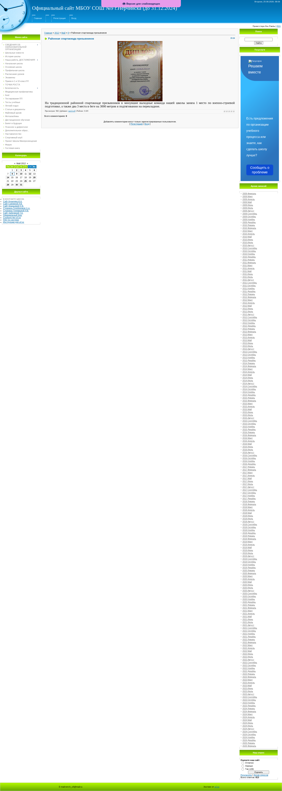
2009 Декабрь (249, 222)
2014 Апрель (248, 372)
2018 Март (247, 507)
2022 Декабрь (249, 671)
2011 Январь (248, 260)
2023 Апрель (248, 682)
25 (25, 181)
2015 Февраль (249, 401)
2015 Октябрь (249, 424)
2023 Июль (247, 691)
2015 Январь (248, 398)
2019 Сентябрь (249, 559)
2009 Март (247, 196)
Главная (38, 18)
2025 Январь (248, 743)
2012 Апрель (248, 303)
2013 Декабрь (249, 360)
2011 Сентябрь (249, 283)
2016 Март (247, 438)
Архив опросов (261, 775)
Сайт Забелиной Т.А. (13, 213)
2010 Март (247, 231)
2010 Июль (247, 242)
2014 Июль (247, 380)
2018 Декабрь (249, 533)
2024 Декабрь (249, 740)
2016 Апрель (248, 441)
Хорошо (249, 766)
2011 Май (246, 271)
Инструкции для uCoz (13, 222)
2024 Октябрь (249, 734)
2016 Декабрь (249, 464)
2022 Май (247, 651)
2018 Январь (248, 501)
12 (30, 174)
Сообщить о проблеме (259, 170)
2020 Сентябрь (249, 593)
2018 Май (247, 513)
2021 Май (247, 616)
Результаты (246, 775)
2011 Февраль (249, 262)
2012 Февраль (249, 297)
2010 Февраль (249, 228)
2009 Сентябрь (249, 214)
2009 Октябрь (249, 216)
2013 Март (247, 334)
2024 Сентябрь (249, 731)
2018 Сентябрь (249, 524)
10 (21, 174)
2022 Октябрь (249, 665)
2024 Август (248, 729)
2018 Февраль (249, 504)
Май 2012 (21, 163)
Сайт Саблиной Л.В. (12, 204)
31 (21, 185)
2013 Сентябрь (249, 352)
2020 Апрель (248, 579)
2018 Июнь (247, 516)
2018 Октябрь (249, 527)
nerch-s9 (71, 111)
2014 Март (247, 369)
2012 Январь (248, 294)
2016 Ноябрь (248, 461)
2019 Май (247, 547)
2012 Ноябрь (248, 323)
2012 (56, 33)
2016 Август (248, 452)
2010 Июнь (247, 239)
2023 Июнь (247, 688)
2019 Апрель (248, 544)
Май (63, 33)
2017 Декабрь (249, 498)
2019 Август (248, 556)
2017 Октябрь (249, 493)
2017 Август (248, 487)
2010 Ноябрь (248, 254)
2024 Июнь (247, 723)
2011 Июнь (247, 274)
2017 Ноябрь (248, 495)
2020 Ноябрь (248, 599)
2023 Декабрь (249, 705)
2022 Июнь (247, 654)
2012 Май (247, 306)
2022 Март (247, 645)
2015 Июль (247, 415)
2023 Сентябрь (249, 697)
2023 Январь (248, 674)
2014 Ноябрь (248, 392)
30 (17, 185)
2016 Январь (248, 432)
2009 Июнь (247, 205)
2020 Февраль (249, 573)
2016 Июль (247, 449)
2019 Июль (247, 553)
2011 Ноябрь (248, 288)
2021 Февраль (249, 608)
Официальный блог (12, 215)
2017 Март (247, 472)
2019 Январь (248, 536)
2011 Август (248, 280)
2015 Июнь (247, 412)
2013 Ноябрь (248, 357)
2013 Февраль (249, 331)
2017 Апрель (248, 475)
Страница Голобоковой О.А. (16, 208)
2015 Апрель (248, 406)
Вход (73, 18)
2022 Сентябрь (249, 662)
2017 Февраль (249, 470)
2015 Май (247, 409)
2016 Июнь (247, 447)
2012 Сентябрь (249, 317)
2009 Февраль (249, 193)
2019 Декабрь (249, 567)
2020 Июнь (247, 585)
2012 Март (247, 300)
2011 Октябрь (249, 285)
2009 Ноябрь (248, 219)
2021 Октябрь (249, 631)
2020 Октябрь (249, 596)
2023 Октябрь (249, 700)
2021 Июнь (247, 619)
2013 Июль (247, 346)
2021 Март (247, 611)
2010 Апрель (248, 234)
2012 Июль (247, 311)
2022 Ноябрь (248, 668)
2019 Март (247, 542)
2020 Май (247, 582)
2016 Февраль (249, 435)
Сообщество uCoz (12, 217)
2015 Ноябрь (248, 426)
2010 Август (248, 245)
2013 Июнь (247, 343)
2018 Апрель (248, 510)
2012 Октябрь (249, 320)
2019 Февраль (249, 539)
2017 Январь (248, 467)
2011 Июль (247, 277)
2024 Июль (247, 726)
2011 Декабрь (249, 291)
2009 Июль (247, 208)
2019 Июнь (247, 550)
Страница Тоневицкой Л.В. (16, 210)
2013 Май (247, 340)
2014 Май (247, 375)
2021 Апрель (248, 613)
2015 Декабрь (249, 429)
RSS (279, 26)
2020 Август (248, 590)
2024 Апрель (248, 717)
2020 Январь (248, 570)
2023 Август (248, 694)
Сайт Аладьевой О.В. (13, 206)
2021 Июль (247, 622)
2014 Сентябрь (249, 386)
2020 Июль (247, 588)
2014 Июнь (247, 378)
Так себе (249, 769)
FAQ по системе (11, 220)
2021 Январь (248, 605)
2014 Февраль (249, 366)
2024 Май (247, 720)
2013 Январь (248, 329)
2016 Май (247, 444)
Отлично (249, 763)
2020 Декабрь (249, 602)
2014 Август (248, 383)
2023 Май (247, 685)
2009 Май (247, 202)
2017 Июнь (247, 481)
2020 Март (247, 576)
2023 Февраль (249, 677)
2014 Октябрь (249, 389)
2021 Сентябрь (249, 628)
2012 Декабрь (249, 326)
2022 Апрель (248, 648)
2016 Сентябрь (249, 455)
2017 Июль (247, 484)
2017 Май (247, 478)
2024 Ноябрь (248, 737)
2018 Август (248, 521)
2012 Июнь (247, 308)
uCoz (216, 787)
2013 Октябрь (249, 354)
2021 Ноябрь (248, 634)
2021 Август (248, 625)
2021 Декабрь (249, 636)
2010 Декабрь (249, 257)
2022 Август (248, 659)
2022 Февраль (249, 642)
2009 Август (248, 211)
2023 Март (247, 680)
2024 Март (247, 714)
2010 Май (247, 237)
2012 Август (248, 314)
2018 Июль (247, 518)
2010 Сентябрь (249, 248)
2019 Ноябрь (248, 565)
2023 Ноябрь (248, 703)
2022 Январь (248, 639)
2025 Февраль (249, 746)
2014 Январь (248, 363)
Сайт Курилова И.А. (12, 201)
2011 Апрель (248, 268)
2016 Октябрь (249, 458)
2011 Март (247, 265)
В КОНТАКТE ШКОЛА (13, 199)
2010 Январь (248, 225)
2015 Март (247, 403)
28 (8, 185)
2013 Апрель (248, 337)
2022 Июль (247, 657)
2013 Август (248, 349)
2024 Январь (248, 708)
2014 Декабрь (249, 395)
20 (34, 177)
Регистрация (59, 18)
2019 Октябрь (249, 562)
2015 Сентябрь (249, 421)
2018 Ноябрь (248, 530)
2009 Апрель (248, 199)
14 (8, 177)
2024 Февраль (249, 711)
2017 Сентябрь (249, 490)
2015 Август (248, 418)
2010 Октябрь (249, 251)
